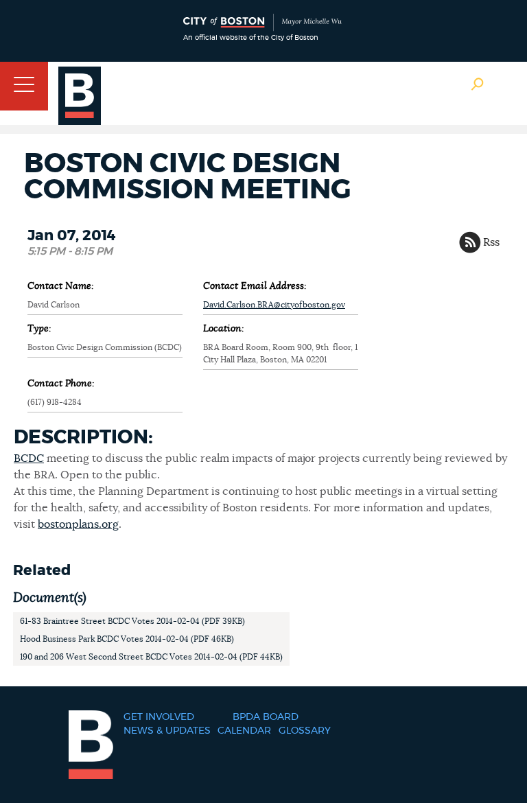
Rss (491, 242)
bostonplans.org (78, 524)
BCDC (29, 458)
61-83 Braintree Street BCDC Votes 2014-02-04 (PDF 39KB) (132, 621)
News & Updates (167, 731)
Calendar (244, 731)
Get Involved (159, 717)
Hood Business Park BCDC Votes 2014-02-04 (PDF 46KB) (127, 639)
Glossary (305, 731)
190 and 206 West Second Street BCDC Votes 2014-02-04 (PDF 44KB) (151, 657)
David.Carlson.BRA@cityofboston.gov (274, 305)
